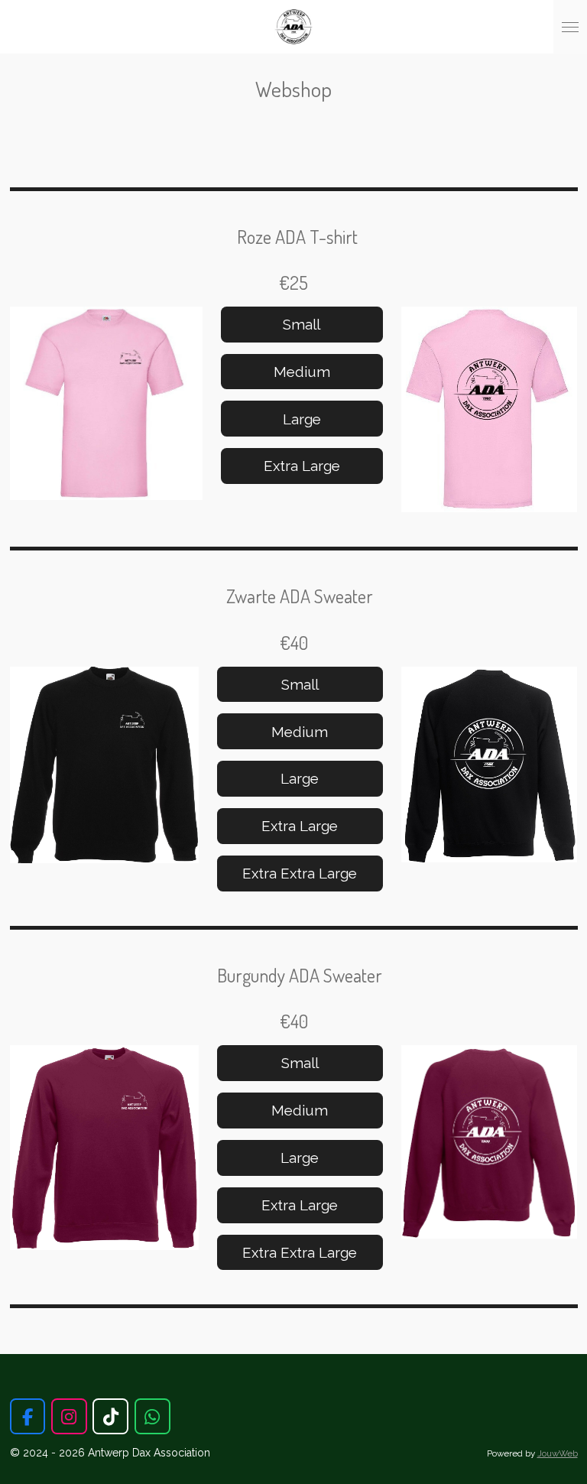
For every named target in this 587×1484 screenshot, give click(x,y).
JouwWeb (557, 1453)
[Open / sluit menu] (570, 27)
